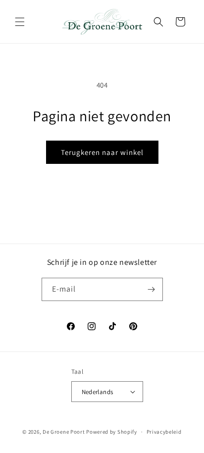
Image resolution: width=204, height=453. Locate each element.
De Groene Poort (64, 431)
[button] (20, 22)
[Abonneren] (151, 289)
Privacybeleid (164, 431)
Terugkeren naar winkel (102, 152)
